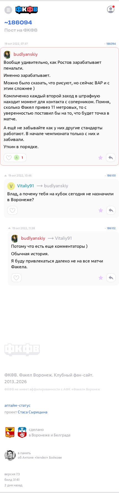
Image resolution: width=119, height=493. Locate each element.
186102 (111, 228)
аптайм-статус (17, 405)
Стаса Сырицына (32, 411)
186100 (111, 175)
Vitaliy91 (25, 186)
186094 (111, 43)
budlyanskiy (26, 54)
